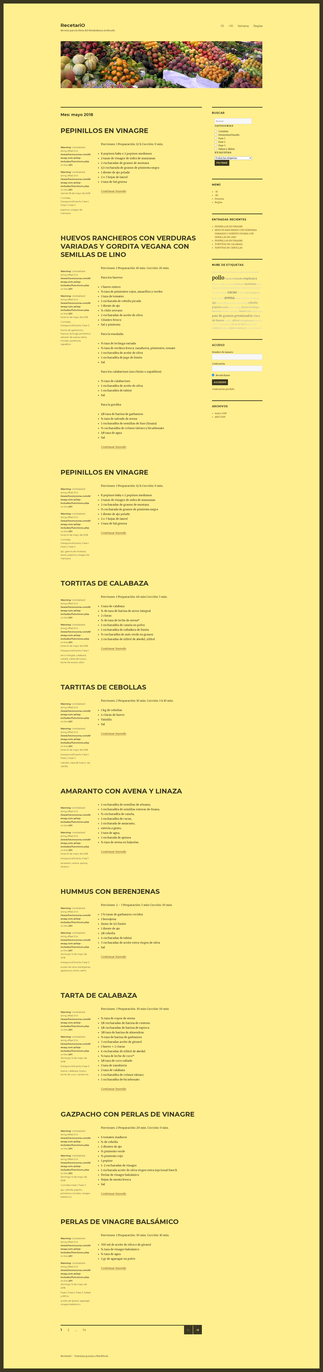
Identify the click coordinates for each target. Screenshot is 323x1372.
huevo (82, 1071)
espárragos (257, 311)
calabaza (81, 655)
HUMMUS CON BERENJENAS (110, 891)
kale (249, 324)
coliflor (223, 284)
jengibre (255, 272)
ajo (62, 551)
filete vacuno (229, 303)
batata (229, 278)
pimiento (226, 311)
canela (64, 658)
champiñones (247, 320)
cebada (230, 284)
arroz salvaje (241, 303)
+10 (231, 26)
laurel (64, 555)
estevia (220, 324)
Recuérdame (222, 375)
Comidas (65, 198)
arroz (259, 284)
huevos (64, 333)
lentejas (225, 328)
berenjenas (84, 967)
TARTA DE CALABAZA (99, 995)
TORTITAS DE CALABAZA (105, 583)
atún (249, 311)
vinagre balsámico (71, 1304)
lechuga (73, 333)
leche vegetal (218, 298)
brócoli (215, 293)
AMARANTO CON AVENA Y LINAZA (121, 791)
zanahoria (75, 340)
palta (225, 307)
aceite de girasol (70, 1300)
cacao (232, 292)
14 (85, 1330)
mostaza (250, 283)
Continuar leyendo (113, 191)
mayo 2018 (221, 413)
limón (76, 970)
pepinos (65, 209)
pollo (218, 278)
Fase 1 (85, 201)
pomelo (227, 324)
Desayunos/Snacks (71, 201)
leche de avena (69, 662)
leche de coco (69, 1074)
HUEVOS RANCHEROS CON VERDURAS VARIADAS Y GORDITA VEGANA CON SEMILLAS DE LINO (128, 246)
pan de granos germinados (232, 316)
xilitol (81, 662)
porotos (215, 284)
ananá (248, 272)
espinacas (241, 328)
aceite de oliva (69, 967)
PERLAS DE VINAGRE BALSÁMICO (120, 1221)
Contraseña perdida (223, 389)
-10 (222, 26)
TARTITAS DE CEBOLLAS (103, 687)
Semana (243, 26)
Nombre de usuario (222, 352)
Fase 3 (72, 205)
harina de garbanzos (72, 330)
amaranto (66, 863)
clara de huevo (78, 762)
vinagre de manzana (221, 288)
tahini (84, 337)
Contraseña (218, 363)
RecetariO (73, 25)
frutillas (228, 321)
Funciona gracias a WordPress (91, 1356)
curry (254, 324)
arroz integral (68, 655)
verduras (223, 293)
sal (88, 762)
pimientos (84, 333)
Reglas (257, 26)
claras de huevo (77, 658)
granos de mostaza (75, 551)
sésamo (65, 866)
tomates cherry (242, 298)
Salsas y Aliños (226, 149)
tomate (65, 340)
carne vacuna (235, 307)
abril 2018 (220, 416)
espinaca (250, 278)
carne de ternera (254, 328)
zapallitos (66, 344)
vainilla (64, 766)
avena (75, 863)
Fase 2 (64, 205)
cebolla (65, 762)
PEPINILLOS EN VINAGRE (104, 130)
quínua (83, 863)
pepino (78, 1189)
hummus (216, 311)
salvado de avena (70, 337)
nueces (215, 272)
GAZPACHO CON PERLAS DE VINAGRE (127, 1114)
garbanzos (66, 970)
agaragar (85, 1300)
